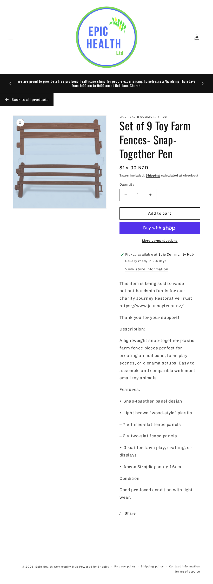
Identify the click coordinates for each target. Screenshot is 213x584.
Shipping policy (152, 566)
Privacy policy (125, 566)
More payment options (160, 240)
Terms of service (187, 571)
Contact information (184, 566)
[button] (11, 37)
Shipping (153, 175)
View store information (146, 269)
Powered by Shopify (94, 566)
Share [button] (130, 513)
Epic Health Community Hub (56, 566)
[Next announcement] (203, 83)
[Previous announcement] (10, 83)
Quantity (126, 184)
